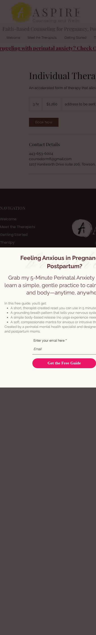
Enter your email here (49, 340)
